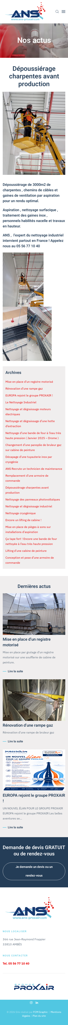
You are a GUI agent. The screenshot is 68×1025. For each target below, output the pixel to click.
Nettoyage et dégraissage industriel (28, 506)
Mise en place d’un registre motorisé (29, 381)
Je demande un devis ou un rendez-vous (34, 871)
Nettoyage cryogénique (20, 513)
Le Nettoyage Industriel (20, 402)
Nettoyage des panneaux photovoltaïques (32, 499)
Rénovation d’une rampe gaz (24, 388)
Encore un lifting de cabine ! (23, 520)
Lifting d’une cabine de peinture (26, 551)
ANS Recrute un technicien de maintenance (33, 469)
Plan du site (39, 1015)
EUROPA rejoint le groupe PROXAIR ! (29, 395)
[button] (57, 11)
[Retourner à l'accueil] (25, 11)
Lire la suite (15, 671)
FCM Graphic (40, 1012)
